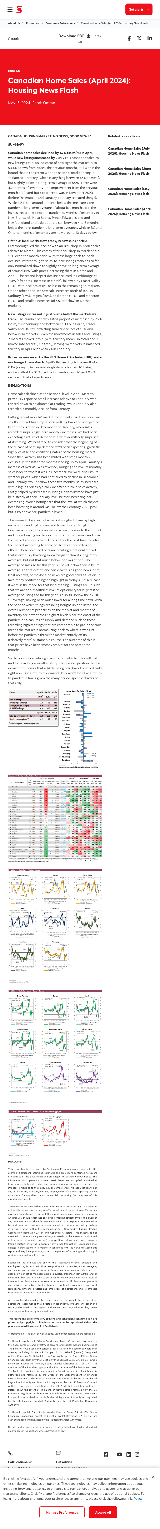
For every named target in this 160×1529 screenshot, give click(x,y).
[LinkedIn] (128, 1454)
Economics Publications (60, 23)
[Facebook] (106, 1454)
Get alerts (140, 9)
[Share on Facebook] (129, 38)
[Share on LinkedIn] (150, 38)
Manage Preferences (62, 1512)
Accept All (103, 1512)
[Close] (153, 1476)
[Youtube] (119, 1454)
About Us (14, 23)
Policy (138, 1498)
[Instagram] (137, 1454)
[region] (80, 1498)
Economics (32, 23)
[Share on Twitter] (139, 38)
